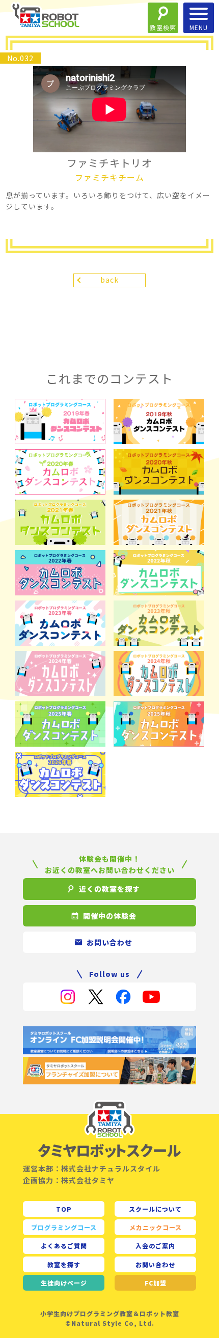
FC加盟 (156, 1282)
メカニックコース (155, 1227)
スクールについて (155, 1209)
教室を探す (63, 1264)
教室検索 (163, 27)
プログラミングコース (64, 1227)
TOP (64, 1209)
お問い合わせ (155, 1264)
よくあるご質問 (64, 1245)
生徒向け (64, 1282)
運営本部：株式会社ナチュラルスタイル (91, 1168)
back (109, 280)
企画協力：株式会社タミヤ (69, 1180)
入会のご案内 (155, 1245)
